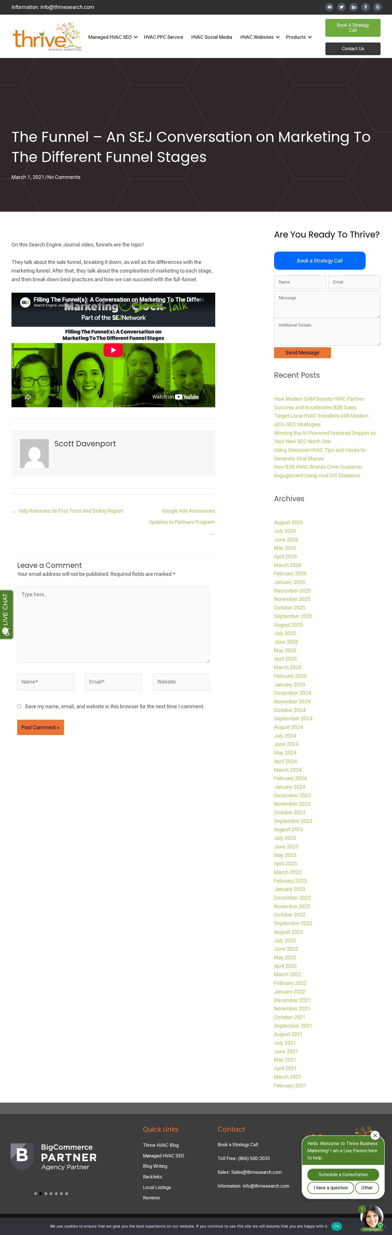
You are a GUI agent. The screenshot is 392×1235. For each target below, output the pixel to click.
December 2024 (292, 693)
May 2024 (285, 753)
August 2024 (288, 727)
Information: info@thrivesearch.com (253, 1186)
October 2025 (289, 608)
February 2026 (290, 573)
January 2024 (289, 787)
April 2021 (285, 1068)
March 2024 (287, 770)
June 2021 (286, 1051)
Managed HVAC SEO (110, 37)
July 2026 (285, 531)
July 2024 (285, 736)
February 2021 (290, 1085)
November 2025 (292, 599)
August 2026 (288, 522)
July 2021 (285, 1043)
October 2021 (289, 1017)
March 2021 (287, 1077)
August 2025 (288, 625)
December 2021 (292, 1000)
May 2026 (285, 548)
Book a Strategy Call (238, 1144)
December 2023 (292, 795)
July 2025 (285, 633)
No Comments (63, 177)
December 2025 (292, 591)
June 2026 (286, 540)
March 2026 (287, 565)
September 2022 (293, 923)
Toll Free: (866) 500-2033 (244, 1158)
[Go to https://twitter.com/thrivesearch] (341, 7)
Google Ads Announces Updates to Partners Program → (182, 512)
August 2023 (288, 829)
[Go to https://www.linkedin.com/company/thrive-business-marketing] (353, 7)
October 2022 (289, 915)
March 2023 (287, 872)
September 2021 (293, 1026)
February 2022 (290, 983)
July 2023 (285, 838)
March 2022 (287, 974)
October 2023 (289, 812)
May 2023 (285, 855)
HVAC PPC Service (163, 37)
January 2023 (289, 889)
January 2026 (289, 582)
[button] (136, 37)
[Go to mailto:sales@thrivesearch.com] (329, 7)
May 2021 (285, 1060)
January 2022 (289, 992)
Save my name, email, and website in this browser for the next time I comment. (114, 706)
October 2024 (289, 710)
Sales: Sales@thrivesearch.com (250, 1172)
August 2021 (288, 1034)
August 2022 (288, 932)
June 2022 (286, 949)
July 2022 (285, 940)
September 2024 (293, 718)
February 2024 (290, 778)
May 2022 (285, 957)
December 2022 (292, 898)
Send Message (302, 353)
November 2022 (292, 906)
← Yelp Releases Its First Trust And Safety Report (67, 511)
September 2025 (293, 616)
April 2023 (285, 863)
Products (296, 37)
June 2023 (286, 847)
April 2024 (285, 761)
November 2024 (292, 701)
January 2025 (289, 685)
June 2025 (286, 642)
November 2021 (292, 1009)
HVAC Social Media (211, 37)
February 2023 (290, 881)
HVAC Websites (257, 37)
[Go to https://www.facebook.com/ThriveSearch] (365, 7)
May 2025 (285, 650)
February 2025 (290, 676)
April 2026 (285, 556)
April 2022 (285, 966)
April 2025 (285, 659)
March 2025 (287, 667)
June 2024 (286, 744)
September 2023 (293, 821)
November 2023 (292, 804)
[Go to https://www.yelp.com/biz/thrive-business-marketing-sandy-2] (377, 7)
